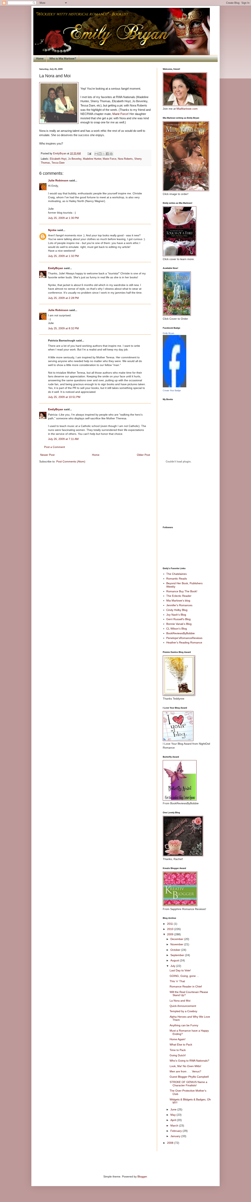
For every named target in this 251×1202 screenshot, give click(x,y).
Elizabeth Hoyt (58, 158)
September (177, 955)
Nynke (52, 230)
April (173, 1120)
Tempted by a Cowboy (183, 1011)
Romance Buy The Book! (181, 591)
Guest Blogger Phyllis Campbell (189, 1076)
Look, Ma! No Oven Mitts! (185, 1066)
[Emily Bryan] (174, 386)
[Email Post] (89, 153)
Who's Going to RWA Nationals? (189, 1060)
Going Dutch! (178, 1055)
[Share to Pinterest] (111, 154)
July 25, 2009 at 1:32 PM (63, 256)
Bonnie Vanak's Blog (179, 623)
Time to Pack (178, 1050)
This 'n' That (177, 981)
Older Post (143, 454)
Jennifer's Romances (179, 605)
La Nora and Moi (180, 1000)
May (173, 1114)
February (176, 1130)
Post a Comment (54, 447)
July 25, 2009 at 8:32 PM (63, 328)
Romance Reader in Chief (186, 986)
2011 (170, 923)
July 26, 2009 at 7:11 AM (63, 438)
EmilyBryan (55, 268)
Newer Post (47, 454)
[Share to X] (104, 154)
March (174, 1125)
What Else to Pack (181, 1044)
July (173, 965)
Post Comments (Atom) (70, 461)
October (175, 949)
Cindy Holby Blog (176, 609)
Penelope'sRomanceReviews (184, 638)
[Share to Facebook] (107, 154)
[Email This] (96, 154)
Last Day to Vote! (180, 970)
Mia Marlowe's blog (178, 600)
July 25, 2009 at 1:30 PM (63, 217)
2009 (170, 934)
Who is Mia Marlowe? (62, 58)
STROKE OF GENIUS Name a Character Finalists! (188, 1083)
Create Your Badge (172, 390)
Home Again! (178, 1039)
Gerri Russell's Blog (178, 619)
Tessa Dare (58, 162)
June (173, 1109)
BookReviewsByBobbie (180, 633)
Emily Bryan (168, 333)
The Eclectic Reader (178, 595)
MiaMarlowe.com (187, 108)
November (177, 944)
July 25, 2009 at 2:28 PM (63, 297)
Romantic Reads (176, 578)
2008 (170, 1142)
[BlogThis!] (100, 154)
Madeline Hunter (92, 158)
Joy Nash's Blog (176, 614)
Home (40, 58)
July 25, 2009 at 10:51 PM (64, 397)
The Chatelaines (176, 573)
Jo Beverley (74, 158)
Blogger (142, 1176)
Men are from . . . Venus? (185, 1071)
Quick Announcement (183, 1005)
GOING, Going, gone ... (184, 975)
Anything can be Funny (184, 1025)
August (175, 960)
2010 (170, 929)
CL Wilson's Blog (176, 628)
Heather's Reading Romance (184, 642)
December (177, 939)
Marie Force (120, 114)
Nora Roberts (125, 158)
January (175, 1136)
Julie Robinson (58, 180)
